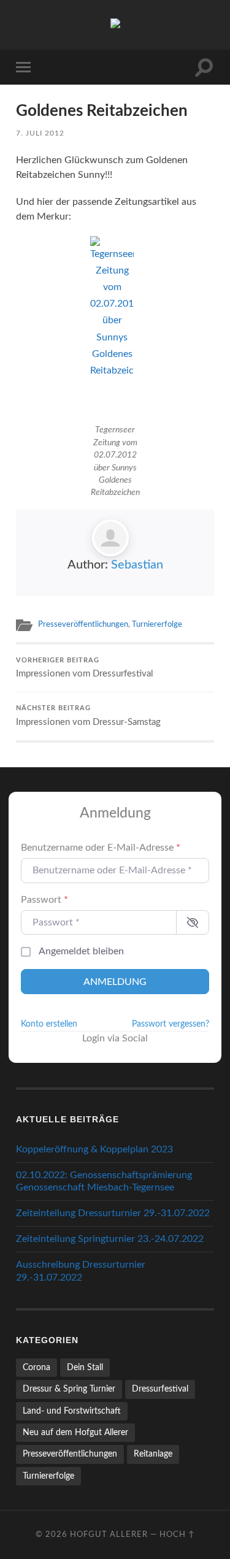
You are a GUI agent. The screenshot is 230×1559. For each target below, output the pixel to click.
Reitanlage (153, 1453)
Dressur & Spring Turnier (69, 1388)
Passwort (44, 900)
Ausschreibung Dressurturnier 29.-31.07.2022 (80, 1271)
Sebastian (137, 565)
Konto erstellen (49, 1024)
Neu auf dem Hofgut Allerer (75, 1432)
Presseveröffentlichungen (83, 624)
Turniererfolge (157, 624)
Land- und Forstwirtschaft (72, 1410)
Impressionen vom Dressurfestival (84, 668)
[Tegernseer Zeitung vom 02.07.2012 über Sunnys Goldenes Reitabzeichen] (115, 328)
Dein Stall (85, 1367)
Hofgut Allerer (109, 1534)
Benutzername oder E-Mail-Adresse (100, 847)
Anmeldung (115, 982)
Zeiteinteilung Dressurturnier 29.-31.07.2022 (113, 1213)
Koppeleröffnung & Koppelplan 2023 (94, 1149)
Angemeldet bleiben (81, 951)
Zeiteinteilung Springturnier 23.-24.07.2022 (110, 1239)
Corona (36, 1367)
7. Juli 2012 (40, 133)
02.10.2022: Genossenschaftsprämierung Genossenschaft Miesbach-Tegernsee (104, 1181)
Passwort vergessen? (170, 1024)
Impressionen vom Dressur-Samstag (88, 716)
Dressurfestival (160, 1388)
